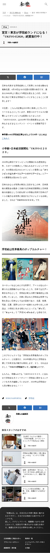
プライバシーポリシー (11, 542)
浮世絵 (31, 398)
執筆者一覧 (29, 538)
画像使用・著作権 (10, 548)
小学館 (27, 548)
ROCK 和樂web (15, 12)
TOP (4, 12)
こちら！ (6, 138)
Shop (26, 12)
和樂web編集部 (22, 414)
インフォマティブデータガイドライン (35, 543)
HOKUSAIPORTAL (14, 398)
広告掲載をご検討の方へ (12, 538)
